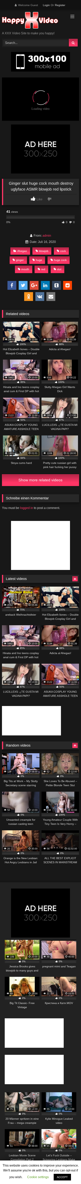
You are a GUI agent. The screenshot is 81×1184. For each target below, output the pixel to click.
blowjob (43, 251)
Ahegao (22, 251)
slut (59, 269)
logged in (26, 508)
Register (60, 5)
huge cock (60, 260)
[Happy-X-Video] (33, 21)
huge (39, 260)
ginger (20, 260)
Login (46, 5)
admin (46, 235)
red (43, 269)
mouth (25, 269)
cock (63, 251)
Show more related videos (40, 480)
